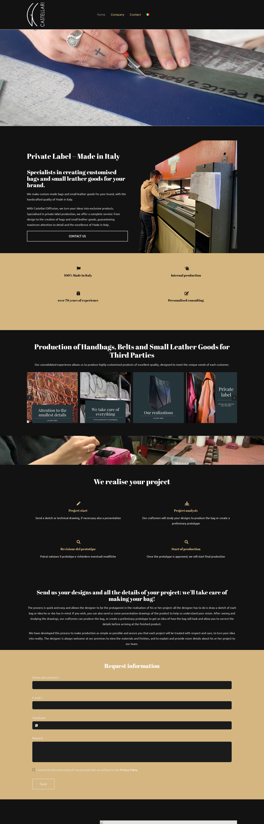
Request (37, 738)
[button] (29, 398)
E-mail (37, 697)
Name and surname (45, 677)
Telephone (39, 718)
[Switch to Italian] (147, 14)
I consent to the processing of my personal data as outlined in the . (87, 769)
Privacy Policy (128, 769)
